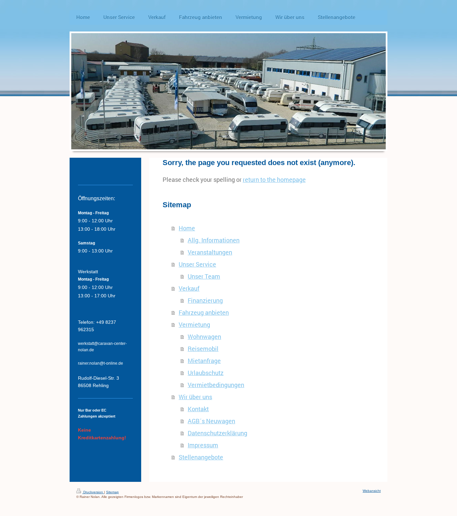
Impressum (203, 445)
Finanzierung (205, 300)
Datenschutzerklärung (217, 433)
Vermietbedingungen (216, 385)
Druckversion (93, 492)
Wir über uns (195, 397)
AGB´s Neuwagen (211, 421)
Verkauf (189, 288)
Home (187, 228)
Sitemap (112, 492)
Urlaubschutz (205, 373)
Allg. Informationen (214, 240)
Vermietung (194, 324)
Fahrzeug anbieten (204, 312)
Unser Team (204, 276)
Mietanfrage (204, 361)
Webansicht (372, 491)
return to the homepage (274, 179)
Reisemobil (203, 349)
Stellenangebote (201, 457)
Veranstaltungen (210, 252)
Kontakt (198, 409)
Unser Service (197, 264)
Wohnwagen (204, 337)
